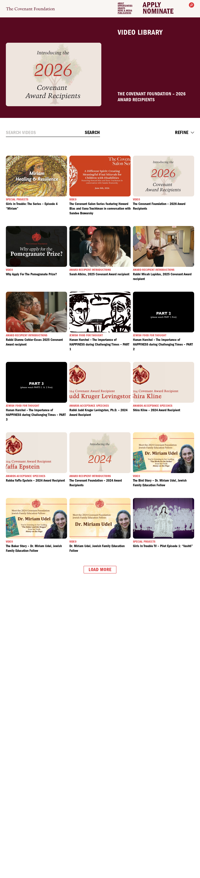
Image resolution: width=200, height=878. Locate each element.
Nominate (158, 11)
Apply (152, 5)
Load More (100, 569)
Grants (121, 8)
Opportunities (125, 6)
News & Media (125, 11)
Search (92, 132)
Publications (124, 13)
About (121, 3)
